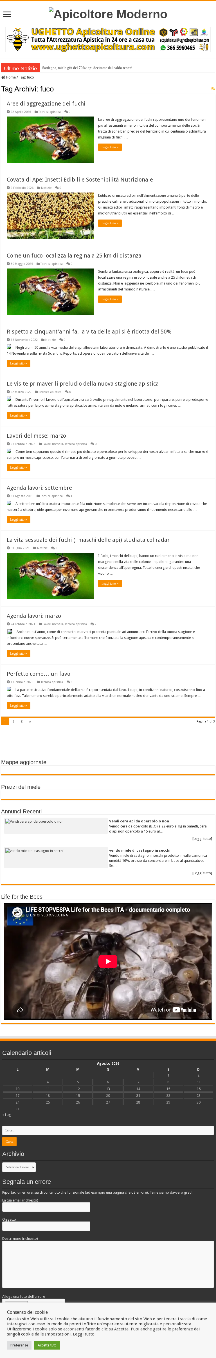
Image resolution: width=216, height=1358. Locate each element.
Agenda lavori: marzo (34, 615)
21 (138, 1095)
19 (78, 1095)
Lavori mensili (53, 444)
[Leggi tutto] (202, 838)
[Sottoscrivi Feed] (213, 88)
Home (10, 77)
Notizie (46, 188)
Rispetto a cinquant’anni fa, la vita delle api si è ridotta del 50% (89, 331)
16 (199, 1089)
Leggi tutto (83, 1334)
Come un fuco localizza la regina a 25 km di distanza (74, 255)
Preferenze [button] (19, 1345)
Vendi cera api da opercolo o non (139, 821)
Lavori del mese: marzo (36, 435)
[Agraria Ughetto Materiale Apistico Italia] (108, 39)
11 (48, 1089)
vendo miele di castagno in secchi (139, 850)
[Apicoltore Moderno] (108, 13)
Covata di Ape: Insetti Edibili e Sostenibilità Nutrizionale (80, 179)
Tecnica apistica (50, 112)
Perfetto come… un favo (38, 673)
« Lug (6, 1115)
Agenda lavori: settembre (39, 487)
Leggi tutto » (110, 147)
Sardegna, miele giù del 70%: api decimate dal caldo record (87, 68)
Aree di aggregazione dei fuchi (46, 103)
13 (108, 1089)
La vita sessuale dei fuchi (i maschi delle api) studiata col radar (88, 539)
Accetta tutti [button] (47, 1345)
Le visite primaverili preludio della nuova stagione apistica (83, 383)
